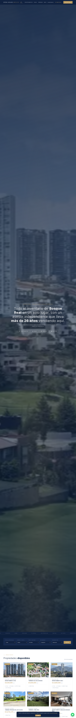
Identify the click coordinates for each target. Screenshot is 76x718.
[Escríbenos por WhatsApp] (72, 714)
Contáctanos (68, 2)
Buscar (67, 642)
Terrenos (40, 2)
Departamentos (29, 2)
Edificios (55, 331)
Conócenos (51, 2)
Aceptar (38, 715)
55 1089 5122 (58, 2)
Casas (35, 2)
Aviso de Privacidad (53, 713)
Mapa (45, 2)
